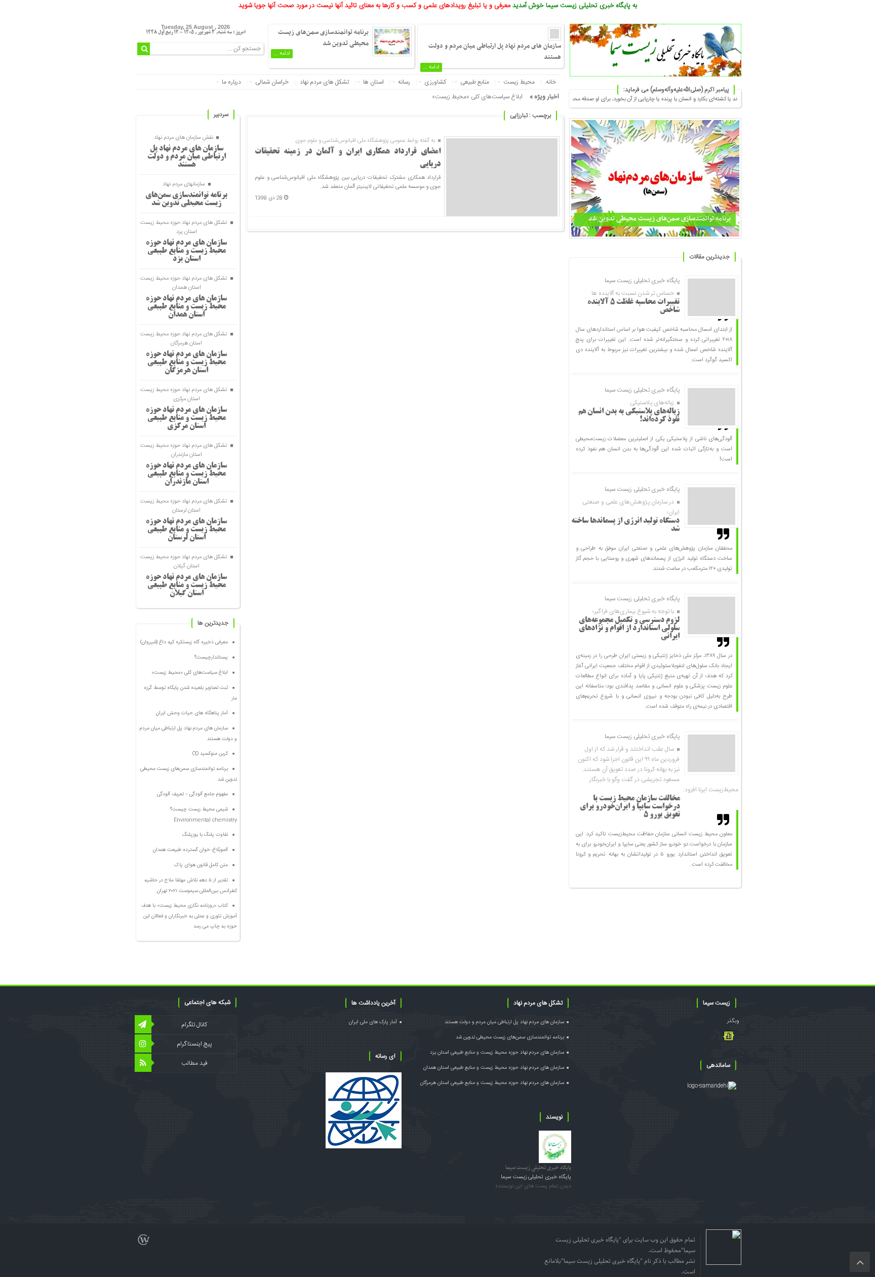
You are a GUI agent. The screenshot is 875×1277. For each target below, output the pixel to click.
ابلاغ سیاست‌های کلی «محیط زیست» (477, 97)
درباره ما (231, 82)
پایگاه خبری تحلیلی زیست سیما (538, 1168)
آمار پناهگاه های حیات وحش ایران (192, 713)
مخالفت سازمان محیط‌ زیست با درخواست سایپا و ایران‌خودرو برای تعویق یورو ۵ (630, 807)
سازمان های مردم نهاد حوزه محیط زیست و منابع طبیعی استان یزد (186, 251)
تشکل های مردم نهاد (324, 82)
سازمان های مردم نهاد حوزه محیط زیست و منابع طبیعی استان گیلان (186, 585)
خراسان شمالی (272, 82)
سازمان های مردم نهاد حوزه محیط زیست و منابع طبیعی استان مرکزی (186, 418)
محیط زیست (519, 82)
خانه (551, 82)
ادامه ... (431, 67)
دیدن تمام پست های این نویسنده (533, 1186)
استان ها (373, 82)
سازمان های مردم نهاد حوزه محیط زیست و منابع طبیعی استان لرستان (186, 530)
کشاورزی (435, 82)
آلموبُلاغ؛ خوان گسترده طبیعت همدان (190, 850)
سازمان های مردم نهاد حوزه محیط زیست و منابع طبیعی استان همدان (186, 307)
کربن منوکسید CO (210, 754)
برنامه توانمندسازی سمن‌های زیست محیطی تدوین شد (659, 218)
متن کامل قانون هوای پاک (201, 865)
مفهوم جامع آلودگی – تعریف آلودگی (192, 794)
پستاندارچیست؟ (211, 657)
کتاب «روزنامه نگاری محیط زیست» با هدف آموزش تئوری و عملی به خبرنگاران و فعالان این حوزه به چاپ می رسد (189, 916)
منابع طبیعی (474, 82)
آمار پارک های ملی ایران (373, 1022)
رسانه (404, 82)
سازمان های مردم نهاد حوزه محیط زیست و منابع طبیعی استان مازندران (186, 474)
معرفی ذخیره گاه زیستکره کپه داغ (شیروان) (184, 642)
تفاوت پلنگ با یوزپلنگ (205, 835)
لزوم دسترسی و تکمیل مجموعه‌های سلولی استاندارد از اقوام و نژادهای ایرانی (629, 628)
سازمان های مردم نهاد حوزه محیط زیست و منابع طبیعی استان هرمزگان (186, 363)
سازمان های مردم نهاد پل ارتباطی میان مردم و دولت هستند (186, 157)
